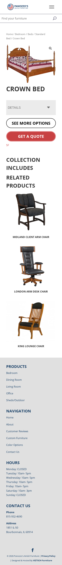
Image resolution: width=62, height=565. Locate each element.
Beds (30, 34)
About (10, 424)
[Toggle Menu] (51, 6)
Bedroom (20, 34)
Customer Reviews (17, 431)
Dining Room (14, 380)
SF (7, 145)
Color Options (14, 445)
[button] (50, 48)
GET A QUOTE (31, 136)
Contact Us (12, 452)
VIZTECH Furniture (42, 560)
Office (9, 393)
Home (9, 34)
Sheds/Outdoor (15, 400)
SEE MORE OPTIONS (31, 123)
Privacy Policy (48, 556)
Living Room (13, 386)
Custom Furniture (17, 438)
